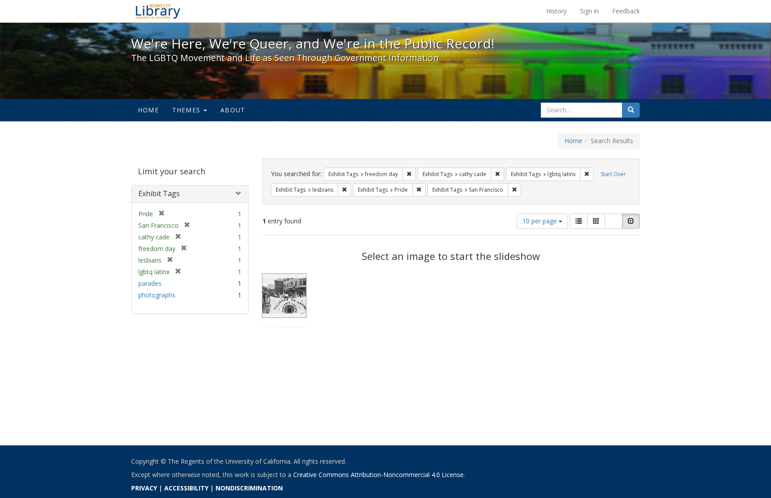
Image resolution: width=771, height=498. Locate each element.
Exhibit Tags (159, 193)
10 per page (540, 221)
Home (148, 110)
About (232, 110)
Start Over (613, 174)
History (556, 11)
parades (150, 283)
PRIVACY (144, 488)
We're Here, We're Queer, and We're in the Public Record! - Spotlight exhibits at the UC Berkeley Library (157, 11)
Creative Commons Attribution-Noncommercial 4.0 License (378, 474)
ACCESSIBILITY (186, 488)
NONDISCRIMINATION (249, 488)
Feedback (626, 11)
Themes (187, 110)
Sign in (589, 11)
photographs (156, 295)
